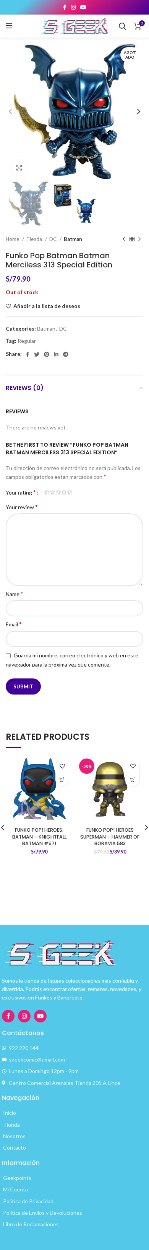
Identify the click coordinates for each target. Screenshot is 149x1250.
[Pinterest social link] (47, 354)
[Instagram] (24, 1016)
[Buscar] (122, 26)
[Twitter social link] (37, 354)
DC (53, 239)
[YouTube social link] (83, 7)
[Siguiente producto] (139, 239)
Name (14, 593)
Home (13, 239)
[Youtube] (40, 1016)
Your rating (21, 492)
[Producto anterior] (124, 239)
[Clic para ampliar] (19, 167)
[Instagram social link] (73, 7)
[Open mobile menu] (9, 26)
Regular (27, 340)
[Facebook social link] (65, 7)
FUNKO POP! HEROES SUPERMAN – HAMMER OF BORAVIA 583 (109, 837)
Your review (22, 506)
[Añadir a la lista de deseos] (62, 766)
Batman (73, 239)
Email (14, 623)
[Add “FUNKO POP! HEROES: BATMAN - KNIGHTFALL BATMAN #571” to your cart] (62, 779)
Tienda (34, 239)
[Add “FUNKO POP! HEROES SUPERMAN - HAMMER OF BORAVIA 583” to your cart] (132, 779)
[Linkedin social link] (56, 354)
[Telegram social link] (66, 354)
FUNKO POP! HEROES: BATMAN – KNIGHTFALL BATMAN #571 (39, 837)
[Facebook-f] (8, 1016)
